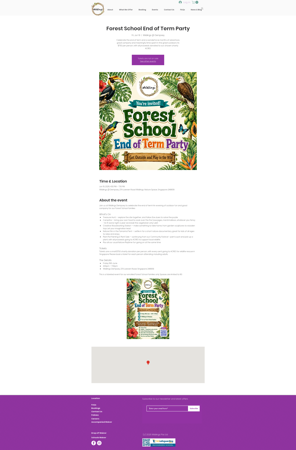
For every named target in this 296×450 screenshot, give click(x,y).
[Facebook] (93, 443)
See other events (148, 61)
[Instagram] (99, 443)
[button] (142, 9)
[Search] (202, 8)
